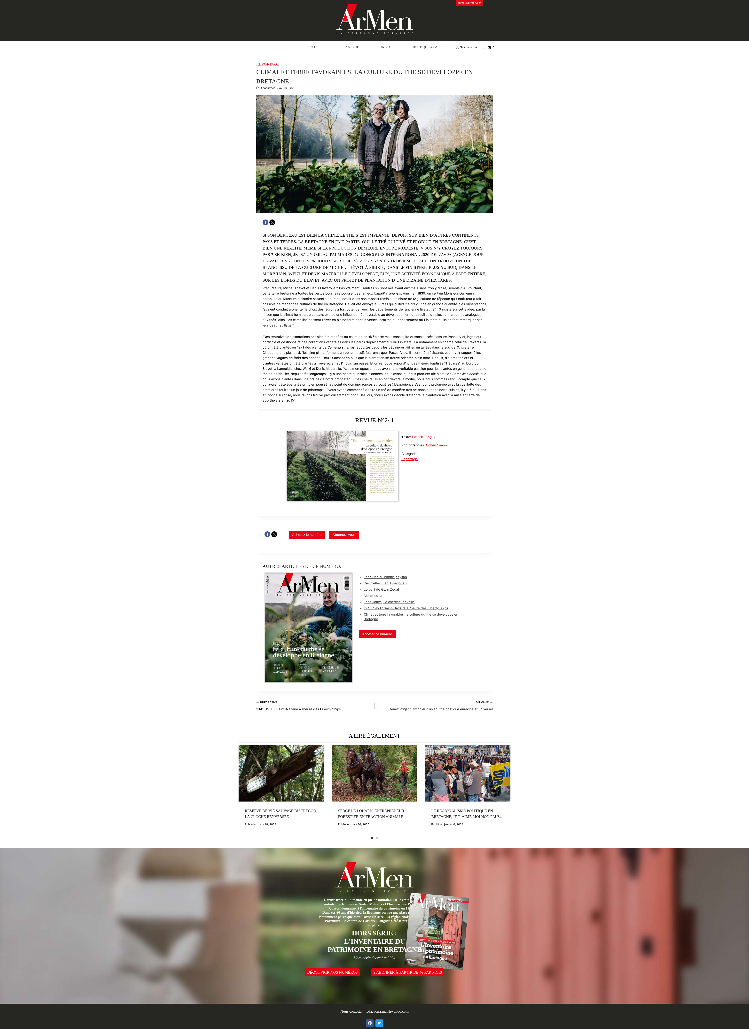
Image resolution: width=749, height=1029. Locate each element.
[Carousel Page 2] (376, 838)
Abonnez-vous (344, 535)
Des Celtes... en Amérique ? (385, 583)
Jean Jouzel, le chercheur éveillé (389, 602)
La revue (351, 47)
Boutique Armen (427, 47)
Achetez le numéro (307, 535)
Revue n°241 (374, 420)
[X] (272, 222)
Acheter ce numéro (377, 634)
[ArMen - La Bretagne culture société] (374, 19)
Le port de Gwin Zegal (381, 589)
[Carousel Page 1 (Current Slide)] (372, 838)
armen (271, 87)
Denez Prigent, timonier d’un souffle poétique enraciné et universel (441, 706)
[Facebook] (265, 222)
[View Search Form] (482, 47)
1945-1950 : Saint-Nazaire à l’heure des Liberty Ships (406, 608)
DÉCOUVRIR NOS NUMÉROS (332, 972)
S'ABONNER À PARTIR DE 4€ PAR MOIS (407, 972)
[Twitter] (379, 1023)
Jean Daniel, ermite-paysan (385, 577)
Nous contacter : (353, 1011)
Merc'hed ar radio (377, 596)
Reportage (268, 64)
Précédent (241, 790)
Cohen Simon (436, 445)
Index (386, 47)
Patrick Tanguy (423, 437)
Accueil (314, 47)
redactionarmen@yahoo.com (387, 1011)
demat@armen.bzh (469, 2)
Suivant (507, 790)
